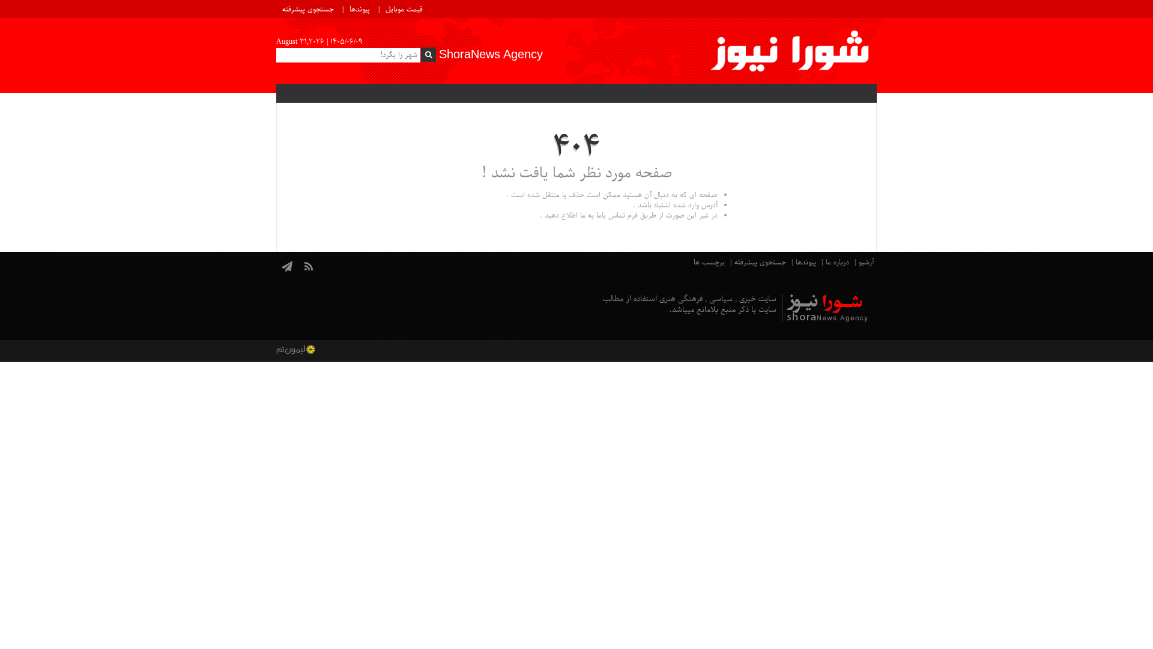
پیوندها (360, 9)
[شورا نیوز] (791, 51)
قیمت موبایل (404, 9)
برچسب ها (709, 262)
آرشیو (866, 262)
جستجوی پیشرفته (308, 9)
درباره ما (837, 262)
